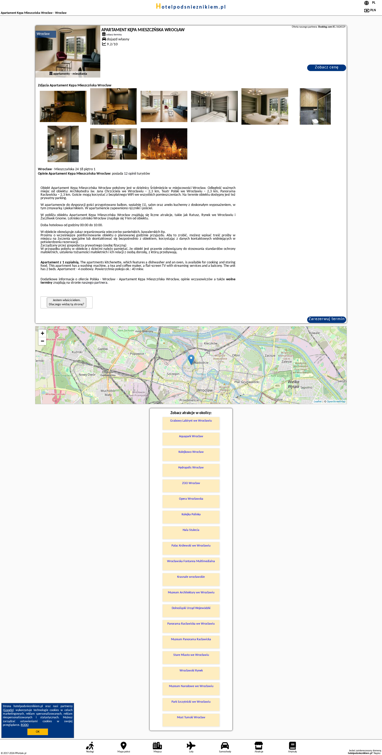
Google (8, 710)
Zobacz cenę (327, 67)
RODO (25, 725)
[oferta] (50, 73)
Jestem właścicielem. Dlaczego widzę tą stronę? (66, 302)
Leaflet (318, 401)
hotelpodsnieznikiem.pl (191, 7)
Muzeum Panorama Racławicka (191, 639)
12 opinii (130, 174)
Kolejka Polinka (191, 514)
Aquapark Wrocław (191, 436)
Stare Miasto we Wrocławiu (191, 655)
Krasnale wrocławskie (191, 577)
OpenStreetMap (336, 401)
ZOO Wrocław (191, 483)
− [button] (42, 341)
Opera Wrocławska (191, 498)
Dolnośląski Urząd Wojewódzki (191, 608)
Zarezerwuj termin (327, 319)
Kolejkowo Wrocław (191, 452)
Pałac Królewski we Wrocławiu (191, 545)
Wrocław (43, 34)
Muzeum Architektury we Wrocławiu (191, 592)
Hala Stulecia (191, 530)
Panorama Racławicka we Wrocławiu (191, 623)
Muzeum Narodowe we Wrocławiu (191, 686)
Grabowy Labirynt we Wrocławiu (191, 420)
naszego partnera (94, 283)
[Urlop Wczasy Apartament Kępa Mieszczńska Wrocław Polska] (63, 106)
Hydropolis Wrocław (191, 467)
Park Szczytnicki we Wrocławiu (191, 701)
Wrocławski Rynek (191, 670)
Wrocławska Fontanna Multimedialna (191, 561)
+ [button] (42, 333)
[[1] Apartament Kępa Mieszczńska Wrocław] (67, 52)
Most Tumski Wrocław (191, 717)
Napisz (377, 753)
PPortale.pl (20, 753)
